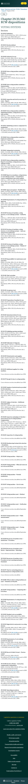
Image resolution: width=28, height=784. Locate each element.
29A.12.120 (14, 670)
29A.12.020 (14, 104)
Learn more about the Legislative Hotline (14, 729)
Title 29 (4, 11)
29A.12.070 (14, 293)
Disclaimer (16, 781)
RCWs (18, 9)
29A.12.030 (14, 130)
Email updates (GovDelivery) (14, 771)
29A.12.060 (14, 269)
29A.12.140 (14, 696)
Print (4, 14)
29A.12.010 (14, 65)
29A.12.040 (14, 153)
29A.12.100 (14, 645)
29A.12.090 (14, 632)
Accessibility (14, 755)
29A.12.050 (14, 193)
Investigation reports (14, 750)
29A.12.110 (14, 657)
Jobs (14, 758)
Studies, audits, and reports (14, 735)
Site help (14, 764)
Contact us (14, 767)
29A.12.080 (14, 608)
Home (2, 9)
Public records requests (14, 761)
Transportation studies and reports (14, 744)
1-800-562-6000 (14, 723)
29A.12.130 (14, 683)
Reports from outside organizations (14, 747)
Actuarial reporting (14, 741)
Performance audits (14, 738)
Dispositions (24, 9)
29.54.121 (14, 450)
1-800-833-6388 (19, 725)
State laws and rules (10, 9)
